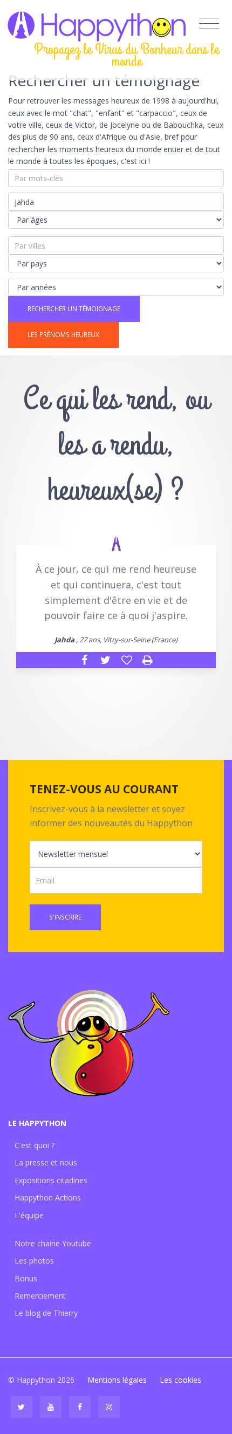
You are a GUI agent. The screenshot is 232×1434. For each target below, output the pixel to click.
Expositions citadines (51, 1180)
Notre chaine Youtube (53, 1243)
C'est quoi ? (34, 1145)
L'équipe (29, 1215)
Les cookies (180, 1380)
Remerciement (40, 1296)
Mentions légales (117, 1380)
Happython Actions (48, 1197)
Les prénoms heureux (63, 334)
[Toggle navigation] (209, 24)
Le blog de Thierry (46, 1313)
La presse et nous (46, 1162)
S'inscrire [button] (65, 917)
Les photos (34, 1260)
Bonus (26, 1278)
